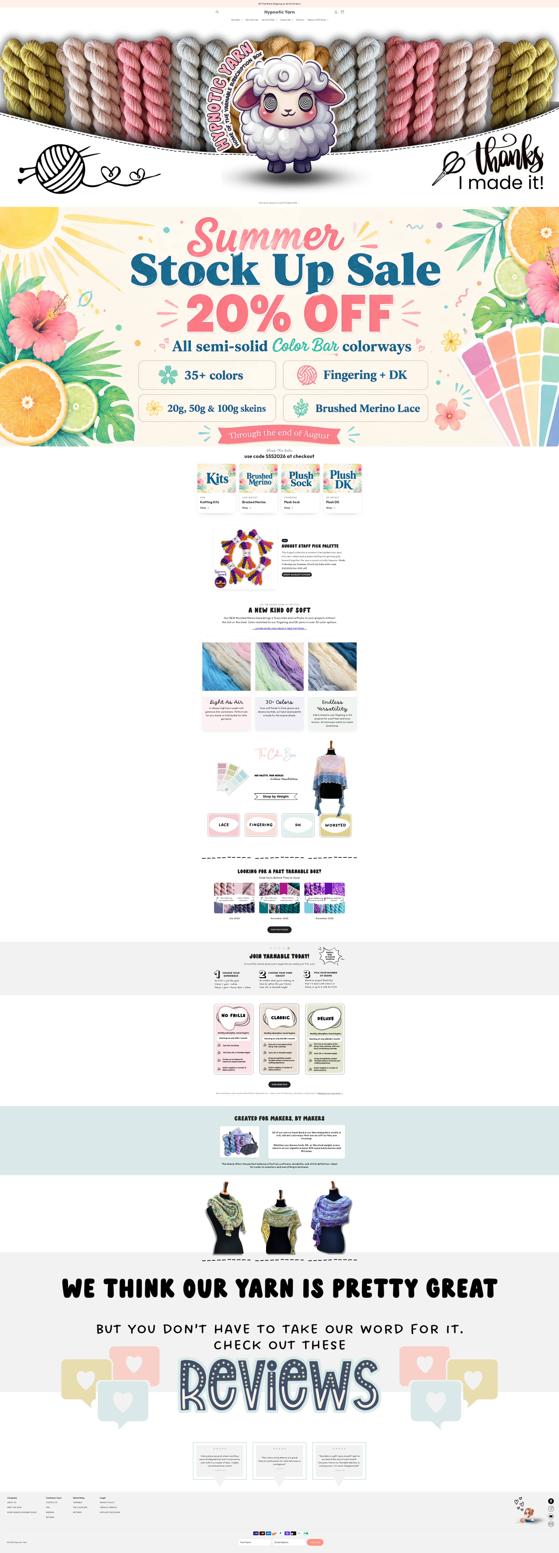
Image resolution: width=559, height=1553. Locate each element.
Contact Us (51, 1502)
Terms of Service (108, 1507)
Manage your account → (330, 1093)
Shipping (50, 1512)
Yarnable (77, 1502)
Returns (50, 1517)
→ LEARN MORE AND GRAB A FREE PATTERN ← (279, 628)
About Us (11, 1502)
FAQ (48, 1507)
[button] (217, 12)
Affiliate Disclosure (110, 1512)
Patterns (77, 1512)
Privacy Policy (107, 1502)
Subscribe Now (279, 1084)
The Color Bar (80, 1507)
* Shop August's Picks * (297, 574)
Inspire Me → (292, 202)
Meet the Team (14, 1507)
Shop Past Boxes (279, 930)
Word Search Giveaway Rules (22, 1512)
